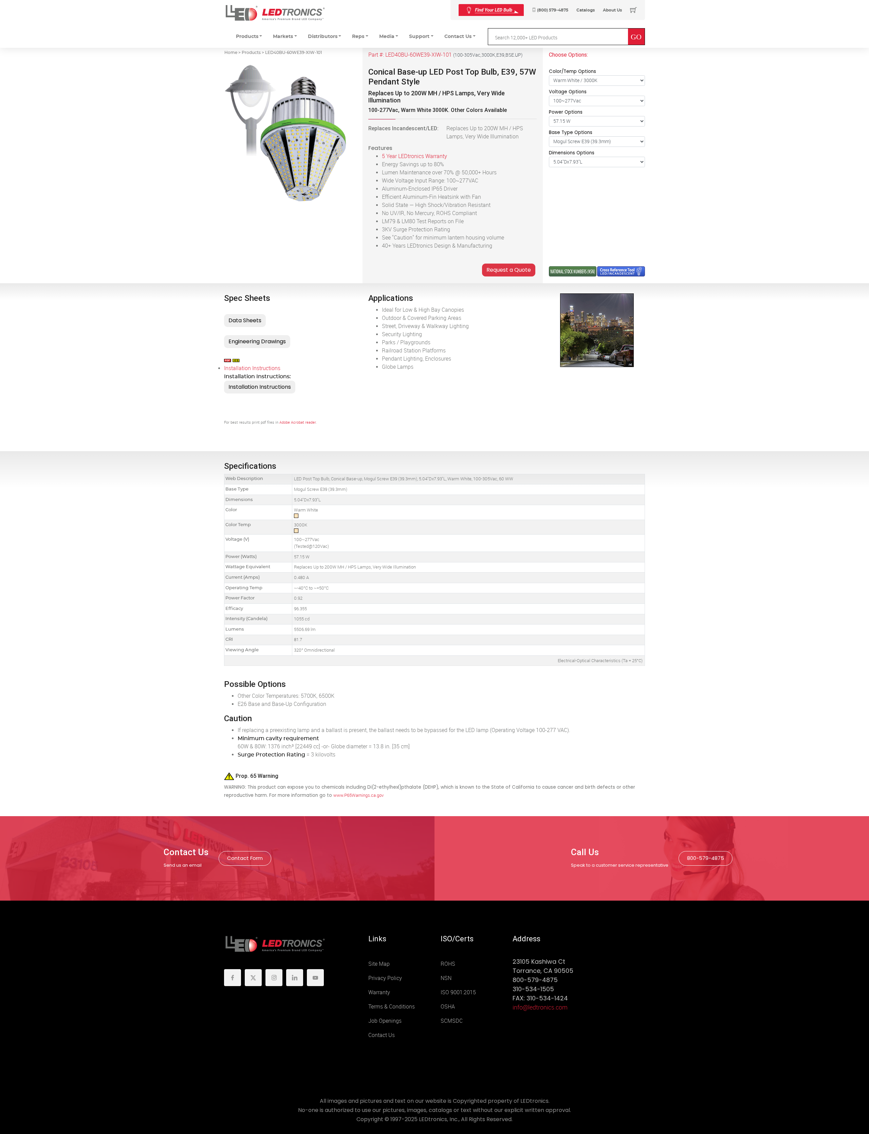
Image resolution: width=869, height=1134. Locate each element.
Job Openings (385, 1021)
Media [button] (386, 36)
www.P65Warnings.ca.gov (358, 795)
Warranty (379, 992)
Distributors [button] (322, 36)
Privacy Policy (385, 978)
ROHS (448, 964)
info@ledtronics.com (540, 1007)
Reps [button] (358, 36)
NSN (446, 978)
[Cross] (491, 10)
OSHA (448, 1006)
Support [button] (419, 36)
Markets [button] (283, 36)
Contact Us (381, 1035)
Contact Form (245, 858)
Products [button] (247, 36)
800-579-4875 (705, 858)
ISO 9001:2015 (458, 992)
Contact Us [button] (458, 36)
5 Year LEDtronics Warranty (414, 156)
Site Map (379, 964)
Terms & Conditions (391, 1006)
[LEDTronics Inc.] (275, 12)
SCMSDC (452, 1021)
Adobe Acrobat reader (297, 422)
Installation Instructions (252, 368)
